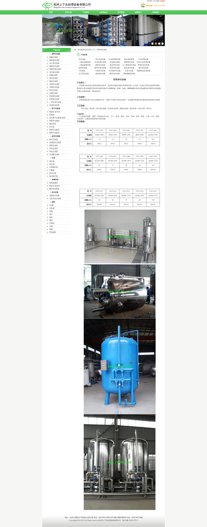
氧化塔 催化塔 (54, 186)
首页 (51, 12)
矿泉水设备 (129, 71)
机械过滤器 (53, 75)
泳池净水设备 (115, 62)
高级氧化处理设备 (143, 71)
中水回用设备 (143, 59)
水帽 (51, 226)
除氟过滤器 (53, 57)
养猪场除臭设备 (129, 74)
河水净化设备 (100, 59)
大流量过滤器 (54, 154)
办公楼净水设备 (115, 71)
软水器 (51, 127)
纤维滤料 (52, 232)
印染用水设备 (100, 71)
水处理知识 (103, 12)
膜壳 (51, 220)
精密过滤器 (53, 145)
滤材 (53, 202)
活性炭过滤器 (54, 72)
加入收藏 (156, 1)
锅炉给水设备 (100, 65)
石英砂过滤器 (54, 87)
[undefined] (162, 44)
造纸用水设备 (100, 74)
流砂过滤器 (53, 78)
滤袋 (51, 211)
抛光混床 (52, 124)
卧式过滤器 (53, 90)
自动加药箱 (53, 176)
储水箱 (51, 161)
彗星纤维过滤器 (55, 69)
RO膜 (51, 205)
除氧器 (51, 115)
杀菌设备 (55, 179)
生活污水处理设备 (143, 62)
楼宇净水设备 (115, 74)
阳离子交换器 (54, 130)
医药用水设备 (129, 68)
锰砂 (51, 217)
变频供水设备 (54, 195)
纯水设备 (82, 59)
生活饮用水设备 (100, 62)
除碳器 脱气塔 (54, 112)
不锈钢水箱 (53, 167)
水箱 (53, 158)
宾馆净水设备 (115, 68)
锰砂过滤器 (53, 81)
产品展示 (86, 12)
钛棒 (51, 229)
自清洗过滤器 (54, 105)
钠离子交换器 (54, 121)
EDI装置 (82, 71)
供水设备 (55, 192)
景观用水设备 (129, 62)
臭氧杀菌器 (53, 183)
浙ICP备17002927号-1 (130, 520)
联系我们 (155, 12)
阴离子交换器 (54, 133)
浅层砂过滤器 (54, 84)
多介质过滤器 (54, 63)
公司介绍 (68, 12)
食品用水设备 (115, 65)
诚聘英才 (138, 12)
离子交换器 (56, 108)
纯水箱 (51, 164)
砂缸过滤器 (53, 151)
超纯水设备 (83, 68)
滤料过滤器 (56, 54)
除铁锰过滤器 (54, 60)
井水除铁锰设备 (115, 59)
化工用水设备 (84, 74)
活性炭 (51, 208)
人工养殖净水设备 (129, 65)
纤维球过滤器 (54, 96)
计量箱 (51, 170)
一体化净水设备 (55, 102)
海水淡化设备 (143, 68)
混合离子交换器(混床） (58, 118)
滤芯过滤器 (56, 136)
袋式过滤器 (53, 139)
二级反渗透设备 (85, 65)
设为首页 (149, 1)
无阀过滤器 (53, 93)
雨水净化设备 (129, 59)
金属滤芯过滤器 (55, 142)
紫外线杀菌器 (54, 189)
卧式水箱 (52, 173)
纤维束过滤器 (54, 99)
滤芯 (51, 214)
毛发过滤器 (53, 148)
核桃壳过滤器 (54, 66)
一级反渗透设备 (85, 62)
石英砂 (51, 223)
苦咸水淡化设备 (143, 65)
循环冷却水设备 (100, 68)
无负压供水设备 (55, 198)
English (162, 1)
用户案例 (121, 12)
